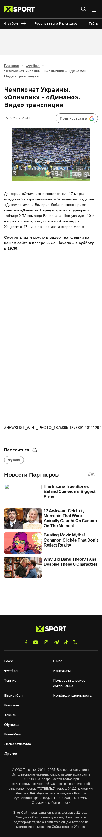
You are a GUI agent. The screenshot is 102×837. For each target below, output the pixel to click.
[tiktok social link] (66, 642)
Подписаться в (73, 118)
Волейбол (12, 734)
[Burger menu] (95, 9)
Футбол (33, 66)
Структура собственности (51, 803)
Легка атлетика (17, 744)
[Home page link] (21, 9)
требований (40, 784)
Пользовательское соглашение (69, 683)
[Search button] (83, 9)
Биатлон (11, 705)
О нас (57, 661)
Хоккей (10, 715)
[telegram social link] (56, 642)
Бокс (8, 661)
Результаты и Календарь (56, 23)
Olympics (11, 725)
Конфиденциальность (72, 696)
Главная (11, 66)
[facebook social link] (26, 642)
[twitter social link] (75, 642)
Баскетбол (13, 696)
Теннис (10, 680)
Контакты (62, 671)
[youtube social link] (36, 642)
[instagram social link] (46, 642)
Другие (10, 754)
